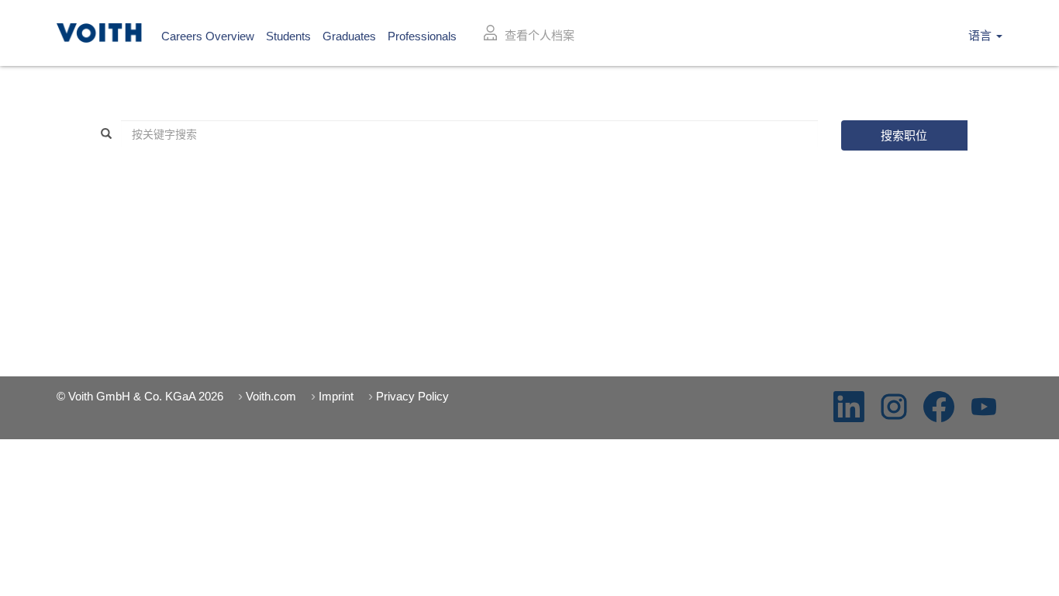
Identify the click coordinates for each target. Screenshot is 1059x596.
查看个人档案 (539, 35)
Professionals (422, 36)
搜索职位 (904, 135)
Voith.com (271, 396)
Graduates (349, 36)
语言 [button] (981, 35)
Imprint (336, 396)
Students (288, 36)
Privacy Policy (412, 396)
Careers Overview (207, 36)
